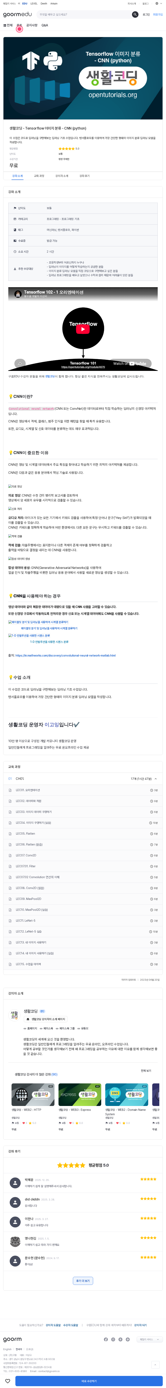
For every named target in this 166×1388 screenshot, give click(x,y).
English (7, 1349)
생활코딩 (50, 376)
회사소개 (132, 3)
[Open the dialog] (19, 29)
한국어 (19, 1349)
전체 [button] (10, 25)
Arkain (53, 3)
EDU (24, 3)
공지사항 (32, 25)
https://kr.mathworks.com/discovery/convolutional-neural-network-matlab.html (66, 655)
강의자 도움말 (53, 1325)
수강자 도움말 (70, 1325)
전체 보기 (146, 1070)
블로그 (146, 3)
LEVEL (34, 3)
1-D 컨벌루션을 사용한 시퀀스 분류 (49, 641)
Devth (44, 3)
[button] (107, 148)
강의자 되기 (140, 1325)
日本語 (29, 1349)
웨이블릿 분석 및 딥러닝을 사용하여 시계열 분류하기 (49, 628)
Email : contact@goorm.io (45, 1371)
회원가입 (158, 14)
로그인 (146, 14)
